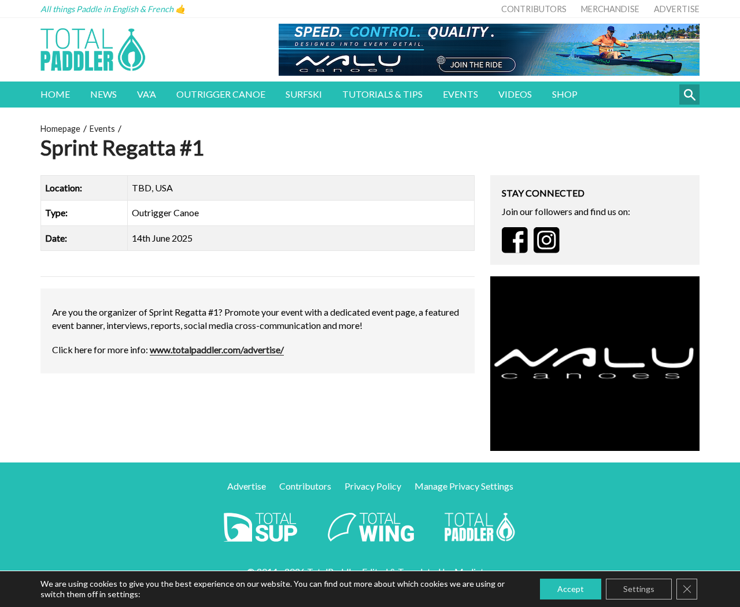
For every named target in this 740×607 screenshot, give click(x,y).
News (103, 93)
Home (55, 93)
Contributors (534, 9)
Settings (638, 589)
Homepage (60, 129)
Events (460, 93)
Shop (565, 93)
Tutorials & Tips (382, 93)
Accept (570, 589)
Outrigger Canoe (220, 93)
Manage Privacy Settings (464, 485)
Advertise (677, 9)
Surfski (304, 93)
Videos (515, 93)
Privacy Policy (373, 485)
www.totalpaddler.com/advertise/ (217, 349)
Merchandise (610, 9)
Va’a (146, 93)
